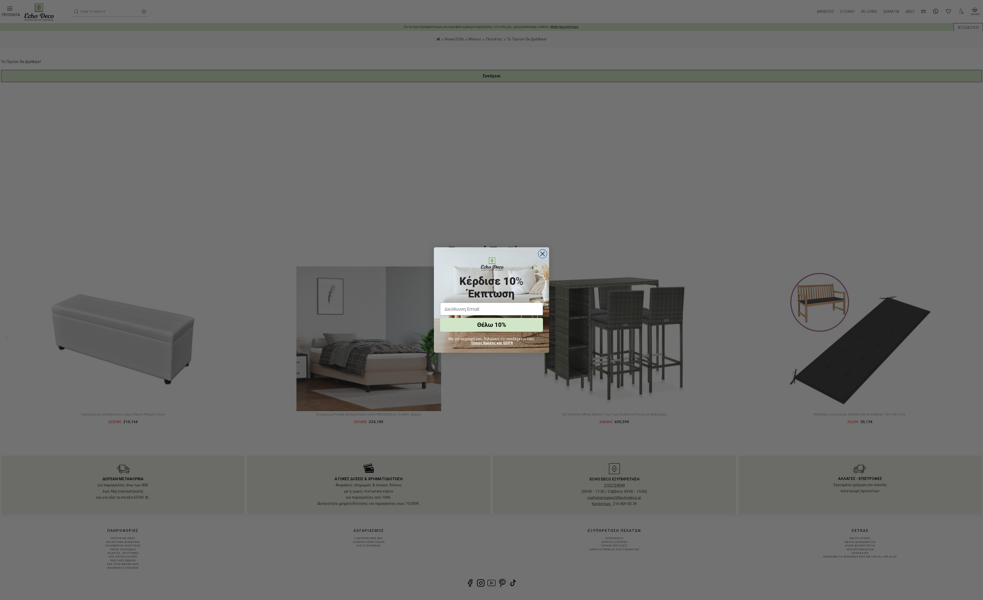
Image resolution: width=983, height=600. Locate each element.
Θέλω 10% (491, 324)
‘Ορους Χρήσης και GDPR (491, 343)
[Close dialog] (542, 253)
